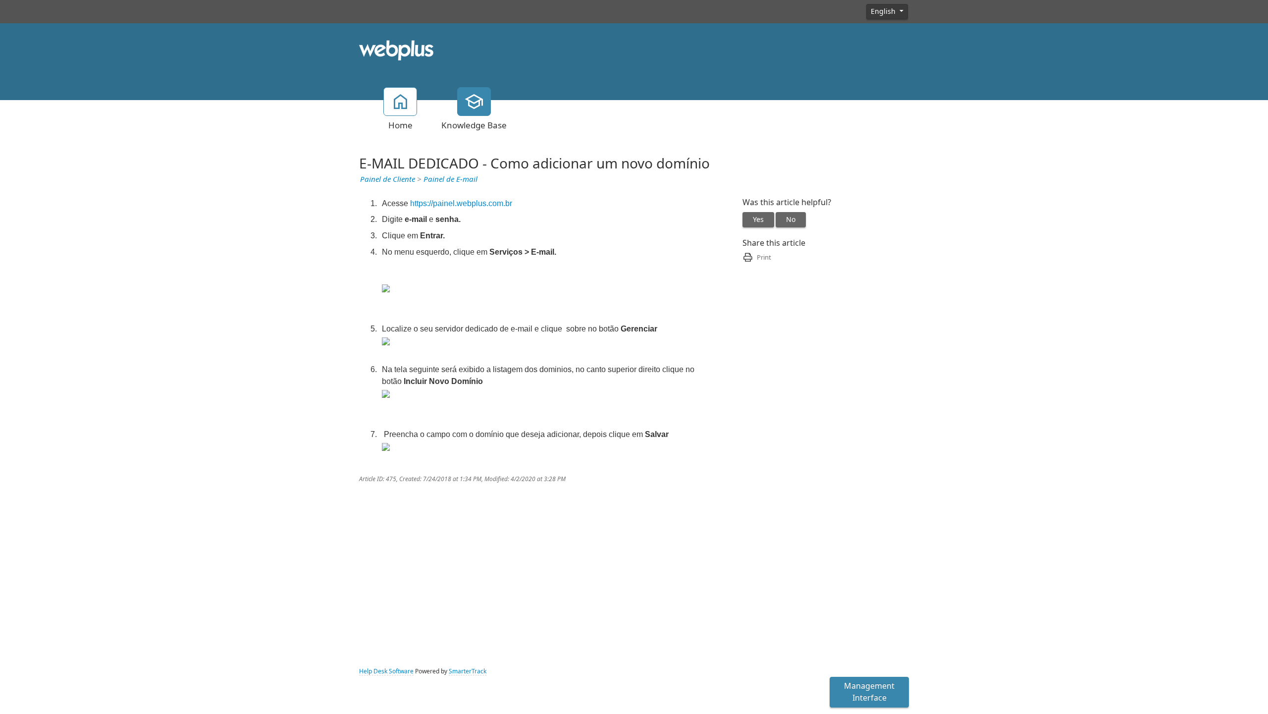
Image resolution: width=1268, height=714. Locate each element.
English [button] (884, 11)
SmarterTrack (467, 671)
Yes (758, 219)
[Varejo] (396, 49)
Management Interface (869, 692)
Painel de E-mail (450, 179)
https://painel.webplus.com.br (461, 203)
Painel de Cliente (387, 179)
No (790, 219)
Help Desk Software (386, 671)
